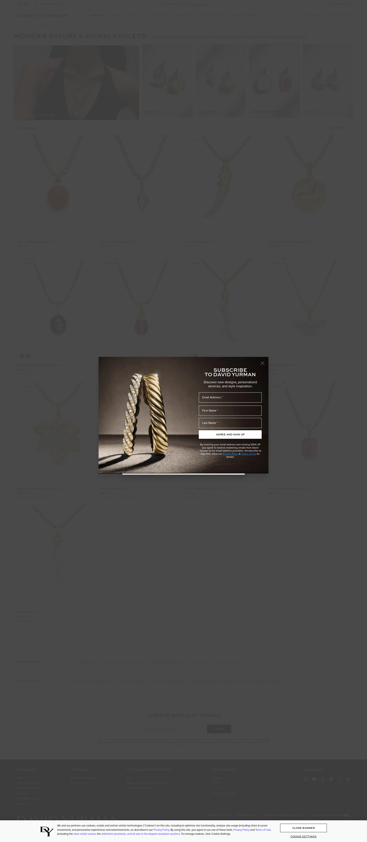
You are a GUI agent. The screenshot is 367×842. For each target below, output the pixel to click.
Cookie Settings (304, 836)
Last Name (209, 423)
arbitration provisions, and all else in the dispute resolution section (140, 834)
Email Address (211, 397)
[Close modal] (264, 361)
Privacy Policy (230, 454)
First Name (209, 410)
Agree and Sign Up (230, 434)
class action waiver (84, 834)
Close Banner (303, 828)
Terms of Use (248, 454)
